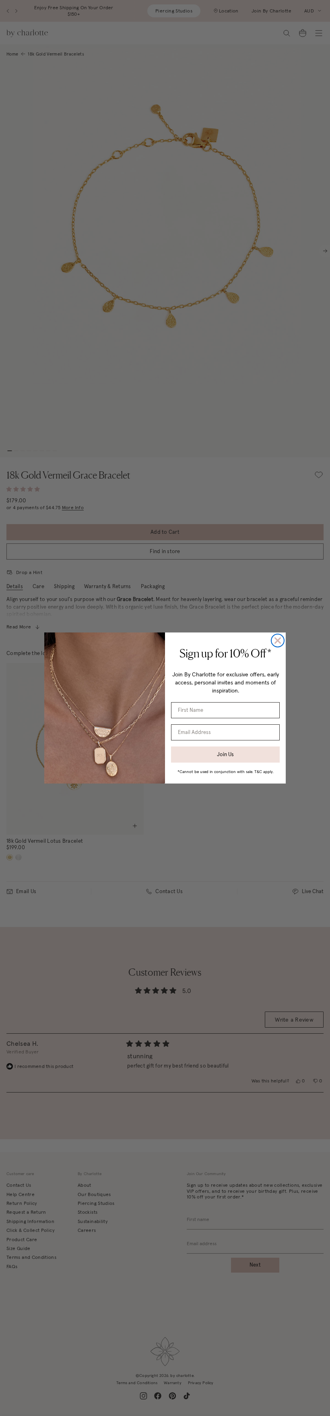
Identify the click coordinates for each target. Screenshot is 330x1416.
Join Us (225, 754)
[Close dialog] (277, 640)
